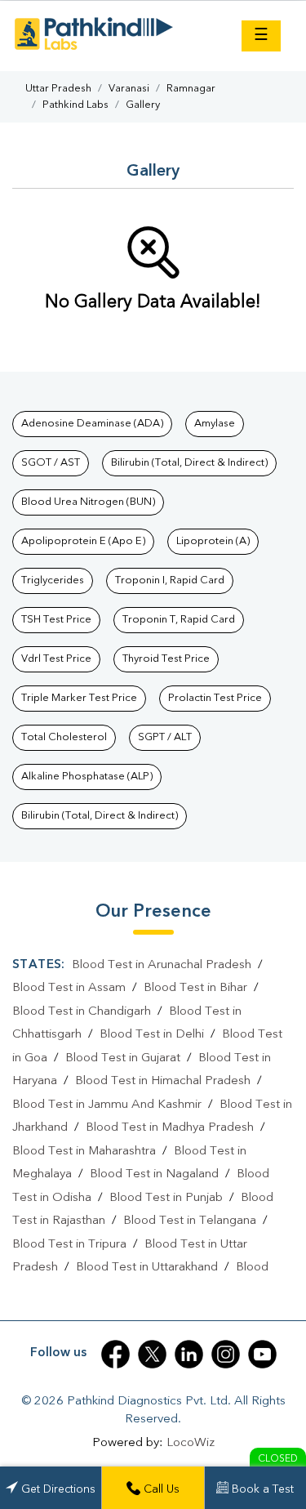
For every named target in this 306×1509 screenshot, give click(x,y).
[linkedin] (189, 1354)
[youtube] (262, 1354)
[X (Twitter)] (152, 1354)
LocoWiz (190, 1443)
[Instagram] (225, 1354)
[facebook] (115, 1354)
